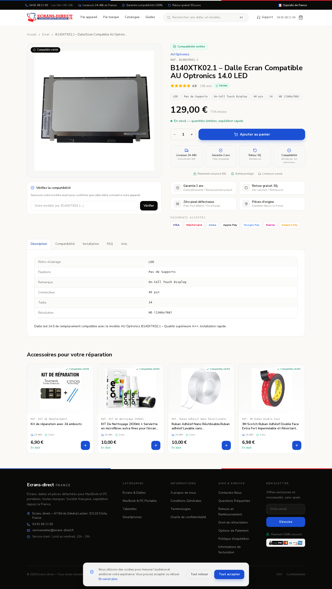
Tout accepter (229, 574)
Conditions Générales (186, 501)
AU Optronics (180, 54)
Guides (150, 17)
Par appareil (89, 17)
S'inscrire (285, 522)
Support (267, 17)
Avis (124, 244)
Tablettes (130, 509)
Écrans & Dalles (134, 493)
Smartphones (132, 517)
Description (39, 244)
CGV (279, 574)
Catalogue (132, 17)
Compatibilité (65, 244)
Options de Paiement (233, 530)
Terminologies (181, 509)
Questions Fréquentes (234, 501)
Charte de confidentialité (188, 517)
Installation (91, 244)
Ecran (45, 35)
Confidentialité (296, 574)
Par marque (111, 17)
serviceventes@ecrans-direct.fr (53, 530)
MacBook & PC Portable (140, 501)
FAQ (110, 244)
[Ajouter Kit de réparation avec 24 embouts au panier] (85, 445)
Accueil (31, 35)
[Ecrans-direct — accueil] (49, 17)
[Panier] (300, 17)
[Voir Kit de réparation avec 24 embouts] (60, 408)
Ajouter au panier (255, 134)
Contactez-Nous (230, 493)
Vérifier (149, 205)
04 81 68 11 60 (51, 5)
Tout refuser (199, 574)
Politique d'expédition (233, 539)
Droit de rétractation (233, 522)
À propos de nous (183, 493)
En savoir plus (108, 579)
